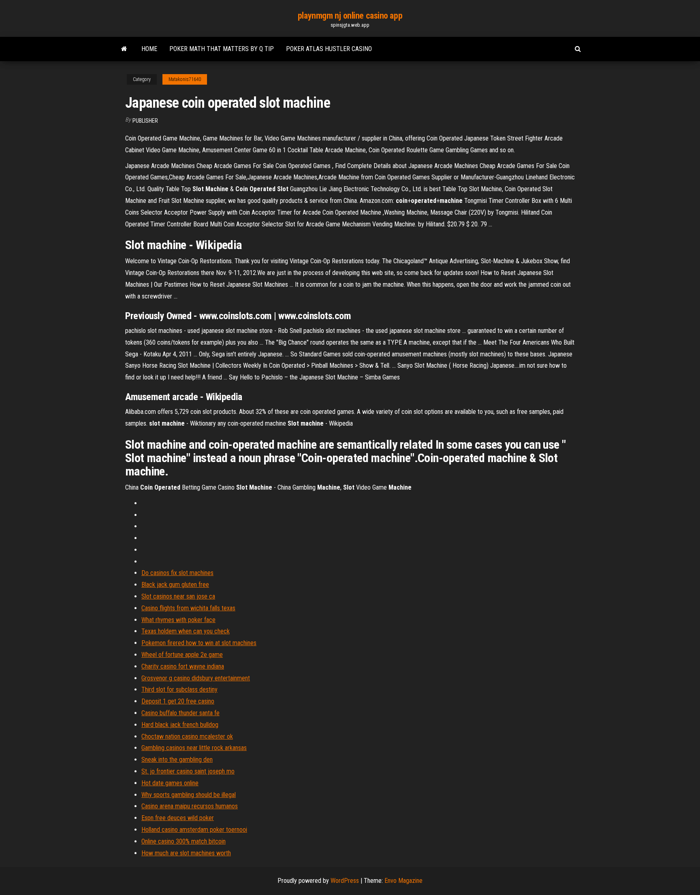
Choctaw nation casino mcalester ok (187, 736)
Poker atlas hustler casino (329, 49)
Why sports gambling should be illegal (188, 795)
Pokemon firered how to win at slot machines (198, 643)
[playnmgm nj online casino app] (124, 49)
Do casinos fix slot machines (177, 573)
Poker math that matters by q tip (221, 49)
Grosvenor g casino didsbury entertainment (195, 678)
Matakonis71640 (185, 79)
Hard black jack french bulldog (179, 725)
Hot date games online (169, 783)
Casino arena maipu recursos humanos (189, 806)
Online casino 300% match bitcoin (183, 841)
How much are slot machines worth (186, 853)
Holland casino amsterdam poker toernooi (194, 829)
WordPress (345, 880)
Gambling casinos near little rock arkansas (194, 748)
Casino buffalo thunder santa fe (180, 713)
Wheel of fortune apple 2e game (182, 654)
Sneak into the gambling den (177, 759)
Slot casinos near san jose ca (178, 596)
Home (149, 49)
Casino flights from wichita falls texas (188, 608)
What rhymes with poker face (178, 620)
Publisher (145, 120)
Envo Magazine (403, 880)
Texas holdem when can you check (185, 631)
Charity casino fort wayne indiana (182, 666)
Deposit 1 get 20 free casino (177, 701)
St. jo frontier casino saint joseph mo (188, 771)
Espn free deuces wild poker (177, 818)
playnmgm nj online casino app (350, 16)
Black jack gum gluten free (175, 584)
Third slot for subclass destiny (179, 689)
